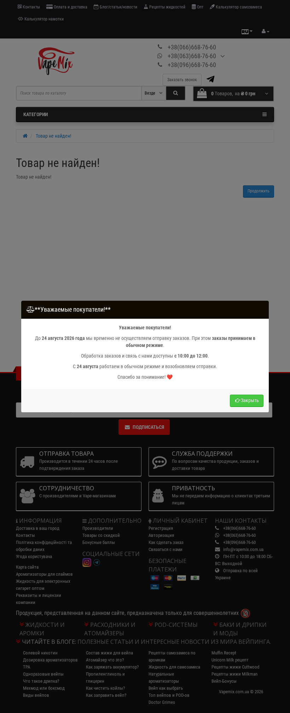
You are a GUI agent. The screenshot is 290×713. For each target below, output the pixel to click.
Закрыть (250, 400)
